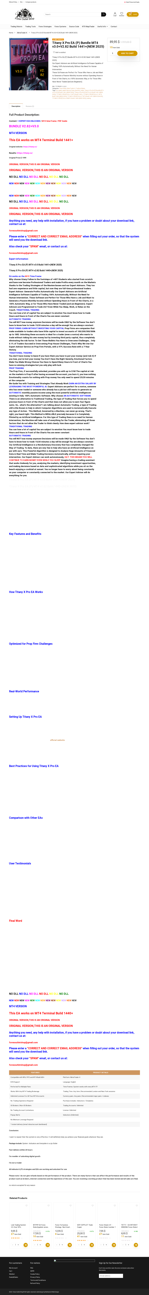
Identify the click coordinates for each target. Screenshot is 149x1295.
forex (72, 90)
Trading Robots (16, 27)
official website (57, 740)
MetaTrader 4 (22, 33)
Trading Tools (30, 27)
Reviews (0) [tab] (30, 106)
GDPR (32, 1271)
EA (57, 90)
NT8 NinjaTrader (88, 27)
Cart (10, 1271)
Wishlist (12, 1274)
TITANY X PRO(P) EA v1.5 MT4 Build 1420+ (69, 94)
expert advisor (67, 90)
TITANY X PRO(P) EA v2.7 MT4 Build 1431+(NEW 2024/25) (85, 96)
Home (11, 33)
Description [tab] (16, 106)
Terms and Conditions (38, 1280)
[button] (47, 39)
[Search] (103, 14)
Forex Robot (62, 88)
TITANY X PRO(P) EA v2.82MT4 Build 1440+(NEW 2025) (69, 98)
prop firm (77, 90)
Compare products (30, 2)
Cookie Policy (34, 1274)
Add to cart (127, 53)
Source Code (74, 27)
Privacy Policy (35, 1277)
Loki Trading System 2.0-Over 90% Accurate (18, 1227)
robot (82, 90)
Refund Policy (13, 2)
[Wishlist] (121, 13)
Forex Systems (60, 27)
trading (89, 98)
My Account (13, 1268)
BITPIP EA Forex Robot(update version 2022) (41, 1227)
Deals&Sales (13, 1277)
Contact (114, 27)
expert (60, 90)
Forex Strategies (45, 27)
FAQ (21, 2)
